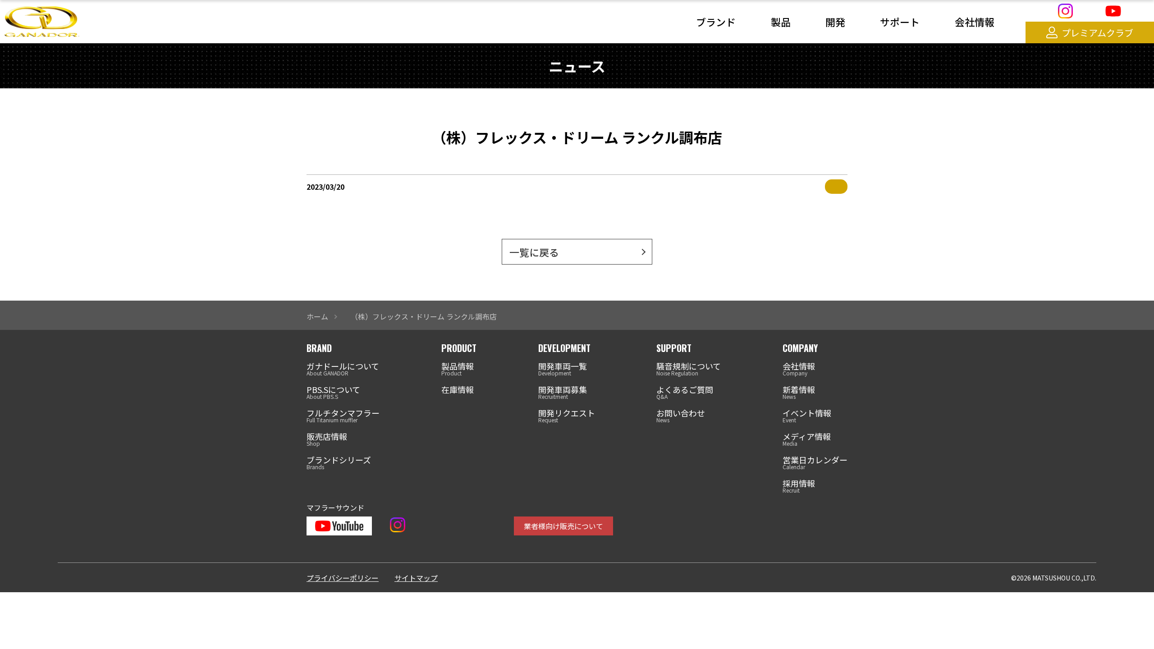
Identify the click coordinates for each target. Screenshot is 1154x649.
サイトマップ (416, 577)
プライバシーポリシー (343, 577)
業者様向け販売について (563, 526)
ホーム (317, 316)
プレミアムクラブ (1097, 32)
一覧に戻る (534, 252)
